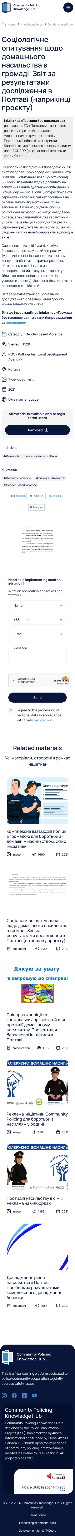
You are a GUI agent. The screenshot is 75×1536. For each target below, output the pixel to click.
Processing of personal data (37, 1523)
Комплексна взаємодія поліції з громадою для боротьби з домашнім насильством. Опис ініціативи (36, 838)
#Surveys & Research (50, 478)
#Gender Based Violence (20, 485)
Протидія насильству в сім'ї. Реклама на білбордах (35, 1200)
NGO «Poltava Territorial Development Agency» (38, 357)
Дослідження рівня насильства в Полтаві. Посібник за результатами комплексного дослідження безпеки (34, 1287)
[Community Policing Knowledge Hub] (21, 7)
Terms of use (37, 1515)
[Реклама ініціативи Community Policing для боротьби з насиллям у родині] (37, 1083)
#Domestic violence (17, 478)
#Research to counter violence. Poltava (30, 456)
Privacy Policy (41, 720)
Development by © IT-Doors (37, 1530)
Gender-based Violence (44, 334)
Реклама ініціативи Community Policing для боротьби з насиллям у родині (37, 1119)
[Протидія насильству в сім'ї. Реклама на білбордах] (37, 1167)
